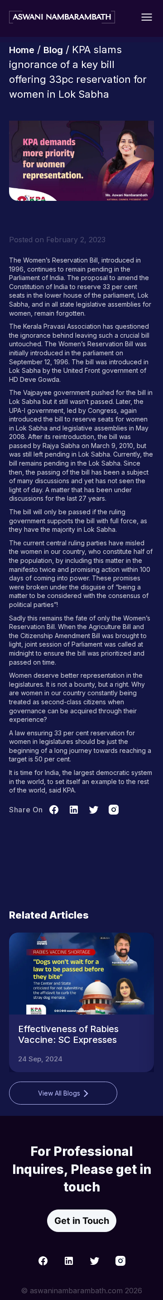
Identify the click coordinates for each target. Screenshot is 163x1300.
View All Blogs (59, 1093)
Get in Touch (81, 1220)
